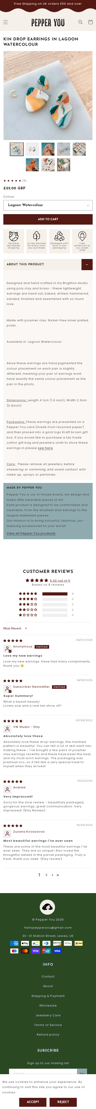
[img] (13, 641)
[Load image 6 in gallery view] (32, 164)
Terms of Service (48, 1025)
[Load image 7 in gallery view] (48, 164)
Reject (63, 1102)
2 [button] (47, 875)
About (48, 986)
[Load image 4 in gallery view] (63, 149)
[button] (5, 22)
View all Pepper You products (31, 533)
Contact (48, 976)
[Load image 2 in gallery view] (32, 149)
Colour (9, 196)
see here (45, 448)
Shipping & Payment (48, 996)
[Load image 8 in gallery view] (63, 164)
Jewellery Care (48, 1015)
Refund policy (48, 1034)
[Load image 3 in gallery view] (48, 149)
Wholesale (48, 1005)
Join (82, 1074)
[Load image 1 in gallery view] (16, 149)
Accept (33, 1102)
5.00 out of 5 (60, 581)
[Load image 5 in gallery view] (79, 149)
